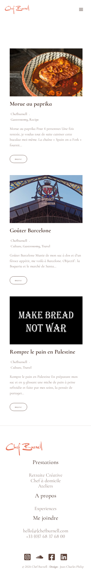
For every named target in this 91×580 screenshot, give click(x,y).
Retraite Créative (45, 475)
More (18, 159)
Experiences (45, 508)
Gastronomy (19, 119)
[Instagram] (27, 557)
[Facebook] (51, 557)
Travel (45, 246)
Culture (16, 246)
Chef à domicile (46, 481)
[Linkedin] (63, 557)
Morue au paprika (31, 103)
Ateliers (45, 486)
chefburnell (19, 114)
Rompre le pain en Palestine (42, 351)
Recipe (34, 119)
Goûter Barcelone (30, 230)
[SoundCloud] (39, 557)
